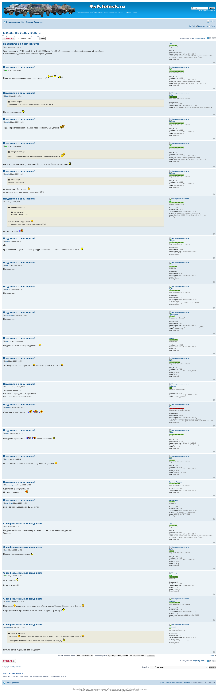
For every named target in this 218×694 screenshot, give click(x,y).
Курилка (29, 22)
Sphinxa (8, 289)
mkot (6, 265)
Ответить (5, 37)
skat (6, 361)
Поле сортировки (100, 656)
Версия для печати (208, 21)
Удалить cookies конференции (170, 682)
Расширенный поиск (207, 10)
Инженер (8, 407)
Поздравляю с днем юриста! (21, 32)
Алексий (8, 627)
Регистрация (203, 26)
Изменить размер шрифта (212, 21)
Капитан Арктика (11, 485)
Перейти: (145, 667)
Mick (6, 550)
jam (6, 459)
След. (212, 655)
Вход (213, 26)
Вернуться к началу (214, 62)
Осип (6, 96)
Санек (7, 341)
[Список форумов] (40, 16)
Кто (23, 22)
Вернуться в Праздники (12, 667)
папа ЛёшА (9, 503)
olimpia (7, 122)
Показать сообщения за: (66, 656)
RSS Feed (187, 682)
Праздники (38, 22)
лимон (7, 433)
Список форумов (13, 22)
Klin (6, 576)
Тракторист (9, 315)
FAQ (193, 26)
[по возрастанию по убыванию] (142, 656)
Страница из (199, 38)
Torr (6, 47)
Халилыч (8, 387)
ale (6, 70)
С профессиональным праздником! (22, 523)
